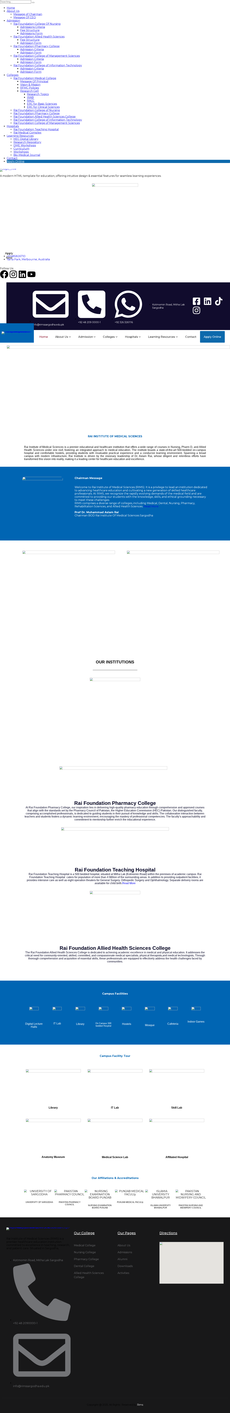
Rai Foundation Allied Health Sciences (38, 36)
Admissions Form (31, 33)
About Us (13, 11)
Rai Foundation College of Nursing (36, 110)
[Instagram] (13, 274)
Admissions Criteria (32, 27)
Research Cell (29, 91)
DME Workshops (24, 145)
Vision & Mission (30, 84)
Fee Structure (30, 30)
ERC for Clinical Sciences (43, 107)
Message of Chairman (27, 14)
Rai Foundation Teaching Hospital (36, 129)
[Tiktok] (219, 301)
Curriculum (21, 148)
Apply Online (15, 161)
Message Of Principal (34, 81)
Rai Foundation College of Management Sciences (46, 55)
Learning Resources (20, 135)
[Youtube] (31, 274)
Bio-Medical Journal (26, 155)
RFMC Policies (29, 87)
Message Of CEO (24, 17)
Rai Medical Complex (27, 132)
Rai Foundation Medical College (34, 78)
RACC (30, 100)
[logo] (115, 170)
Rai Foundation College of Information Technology (47, 65)
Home (11, 7)
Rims (140, 1404)
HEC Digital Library (25, 139)
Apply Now (9, 255)
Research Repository (27, 142)
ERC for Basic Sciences (42, 103)
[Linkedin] (22, 274)
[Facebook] (4, 274)
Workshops (21, 151)
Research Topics (38, 94)
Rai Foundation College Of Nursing (37, 23)
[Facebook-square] (196, 301)
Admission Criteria (32, 49)
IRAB (30, 97)
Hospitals (13, 126)
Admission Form (30, 43)
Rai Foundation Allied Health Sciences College (44, 116)
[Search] (33, 2)
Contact (12, 158)
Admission (13, 20)
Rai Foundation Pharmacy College (36, 46)
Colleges (12, 75)
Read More (151, 506)
